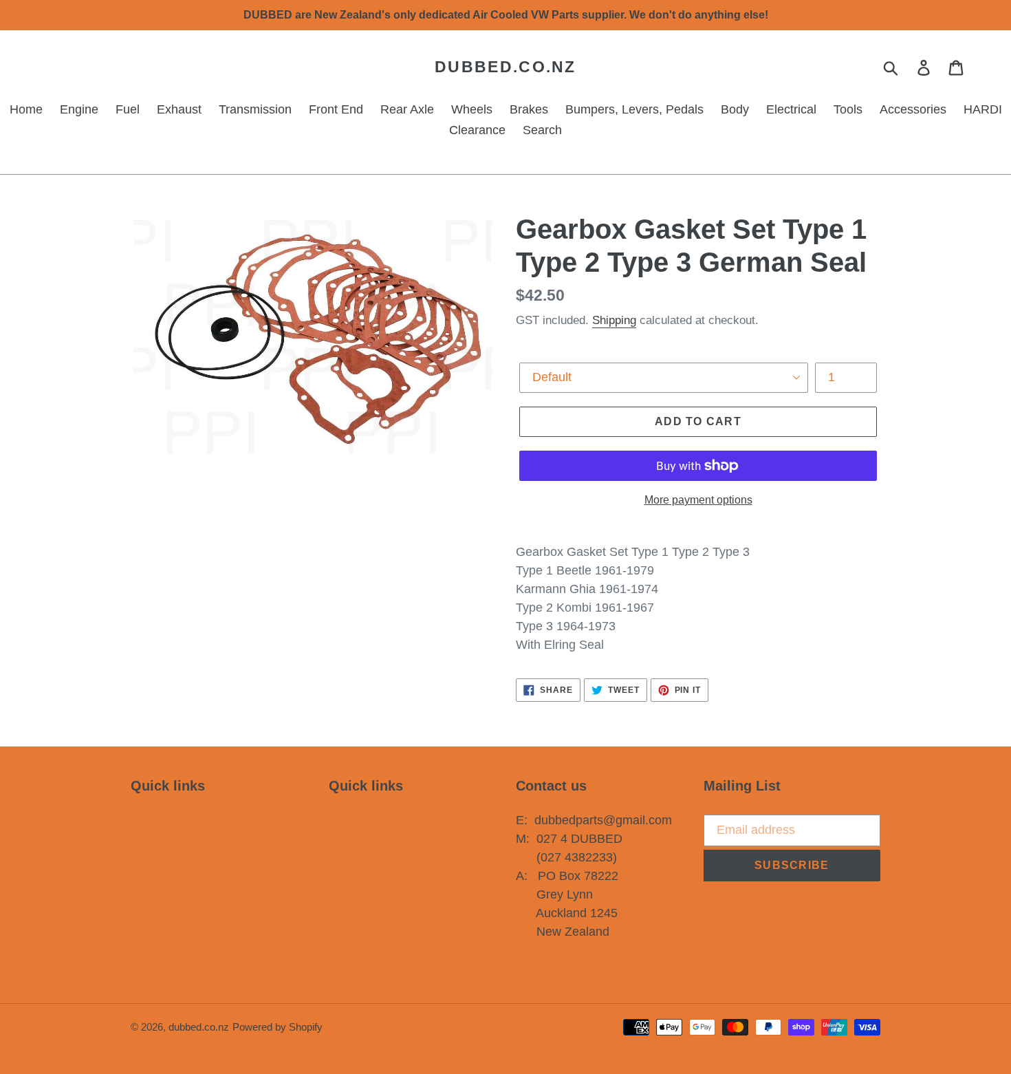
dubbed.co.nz (505, 67)
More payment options (698, 500)
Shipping (614, 320)
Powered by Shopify (277, 1027)
